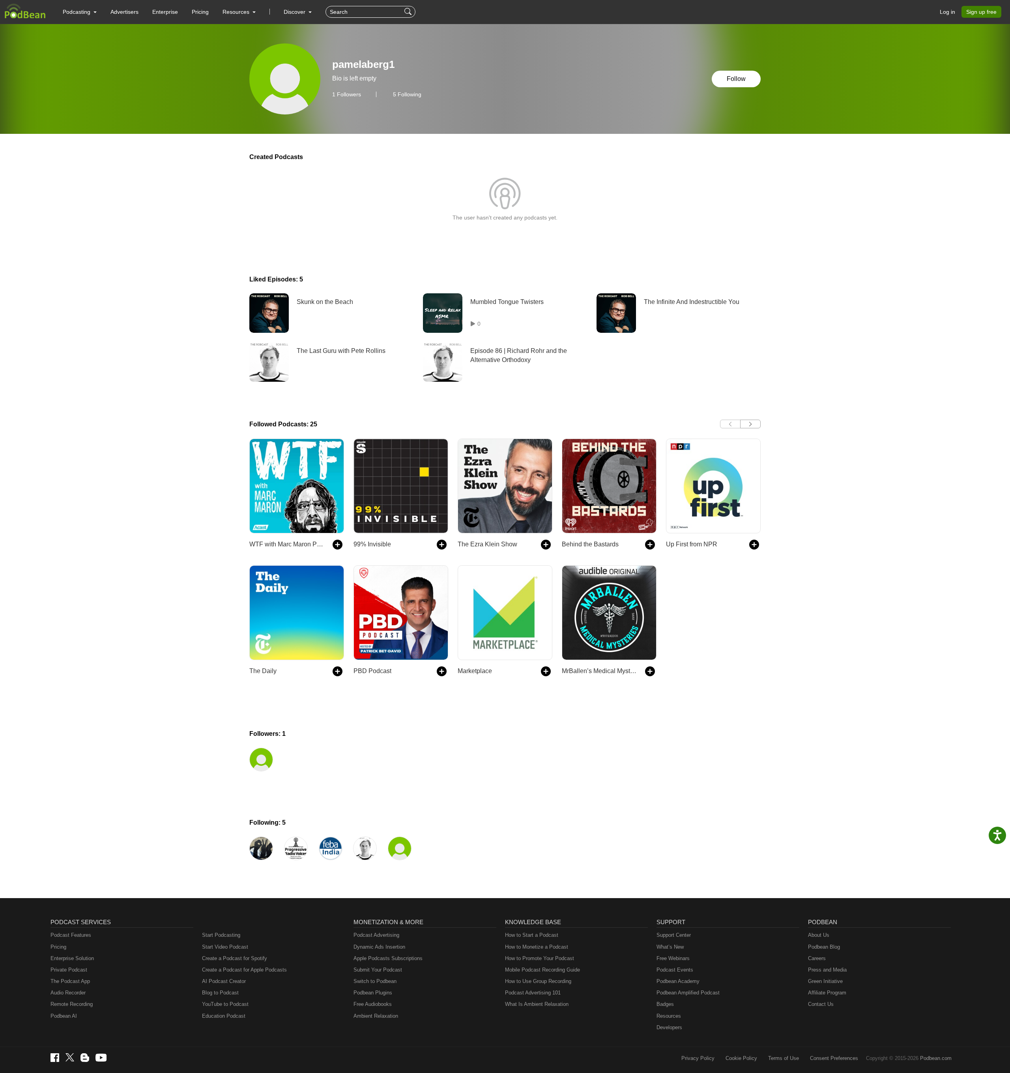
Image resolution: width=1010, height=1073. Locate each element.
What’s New (670, 947)
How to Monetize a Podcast (536, 947)
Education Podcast (223, 1016)
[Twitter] (69, 1057)
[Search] (409, 11)
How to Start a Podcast (531, 935)
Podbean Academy (678, 981)
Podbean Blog (824, 947)
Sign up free (981, 12)
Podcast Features (70, 935)
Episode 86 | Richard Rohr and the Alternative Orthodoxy (518, 355)
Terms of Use (783, 1058)
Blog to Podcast (220, 993)
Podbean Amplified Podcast (688, 993)
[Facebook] (54, 1057)
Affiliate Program (827, 993)
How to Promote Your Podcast (539, 958)
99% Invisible (372, 544)
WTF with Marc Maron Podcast (287, 544)
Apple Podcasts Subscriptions (388, 958)
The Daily (263, 671)
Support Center (673, 935)
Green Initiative (825, 981)
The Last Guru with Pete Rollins (341, 350)
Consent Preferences (834, 1058)
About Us (818, 935)
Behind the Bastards (590, 544)
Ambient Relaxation (376, 1016)
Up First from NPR (691, 544)
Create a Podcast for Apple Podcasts (244, 970)
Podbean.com (936, 1058)
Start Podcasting (221, 935)
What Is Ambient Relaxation (537, 1004)
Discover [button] (295, 12)
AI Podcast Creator (224, 981)
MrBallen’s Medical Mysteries (599, 671)
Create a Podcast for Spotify (234, 958)
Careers (817, 958)
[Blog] (84, 1057)
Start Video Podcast (225, 947)
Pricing (200, 12)
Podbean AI (63, 1016)
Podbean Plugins (373, 993)
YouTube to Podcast (225, 1004)
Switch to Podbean (375, 981)
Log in (947, 12)
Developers (669, 1027)
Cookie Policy (741, 1058)
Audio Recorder (68, 993)
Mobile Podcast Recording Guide (542, 970)
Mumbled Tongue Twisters (507, 301)
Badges (665, 1004)
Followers (346, 94)
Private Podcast (68, 970)
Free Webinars (673, 958)
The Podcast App (70, 981)
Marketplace (475, 671)
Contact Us (821, 1004)
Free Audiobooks (373, 1004)
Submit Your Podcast (378, 970)
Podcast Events (674, 970)
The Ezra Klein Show (487, 544)
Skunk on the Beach (325, 301)
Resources (668, 1016)
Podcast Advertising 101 (533, 993)
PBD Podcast (372, 671)
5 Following (407, 94)
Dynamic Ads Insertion (379, 947)
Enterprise (165, 12)
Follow (736, 78)
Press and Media (827, 970)
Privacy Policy (697, 1058)
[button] (80, 12)
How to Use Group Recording (538, 981)
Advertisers (124, 12)
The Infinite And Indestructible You (691, 301)
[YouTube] (101, 1058)
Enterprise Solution (72, 958)
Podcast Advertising (376, 935)
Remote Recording (71, 1004)
